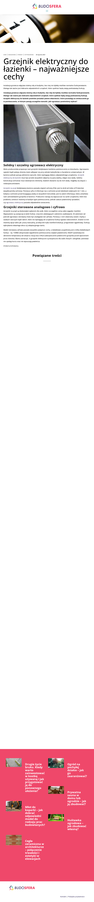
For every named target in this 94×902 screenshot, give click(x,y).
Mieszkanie (12, 54)
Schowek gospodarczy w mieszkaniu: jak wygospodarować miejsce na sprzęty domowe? (41, 634)
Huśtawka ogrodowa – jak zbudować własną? (76, 824)
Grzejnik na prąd (9, 188)
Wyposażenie (29, 54)
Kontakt (63, 896)
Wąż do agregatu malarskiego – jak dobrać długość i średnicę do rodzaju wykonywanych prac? (44, 714)
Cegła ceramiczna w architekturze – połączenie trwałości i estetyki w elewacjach (34, 850)
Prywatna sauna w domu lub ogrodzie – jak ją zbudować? (76, 798)
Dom (4, 54)
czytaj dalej (17, 334)
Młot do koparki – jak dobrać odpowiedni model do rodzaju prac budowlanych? (35, 816)
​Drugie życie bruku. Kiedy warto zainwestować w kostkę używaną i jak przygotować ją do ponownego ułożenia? (35, 777)
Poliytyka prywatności (76, 896)
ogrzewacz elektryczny (15, 202)
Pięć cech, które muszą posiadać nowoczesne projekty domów (46, 475)
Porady (20, 54)
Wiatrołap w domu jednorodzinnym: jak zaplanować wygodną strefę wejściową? (44, 396)
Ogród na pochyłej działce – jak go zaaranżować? (77, 770)
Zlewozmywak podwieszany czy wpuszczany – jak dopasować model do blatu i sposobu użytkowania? (44, 555)
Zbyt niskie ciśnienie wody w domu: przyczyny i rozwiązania (41, 317)
